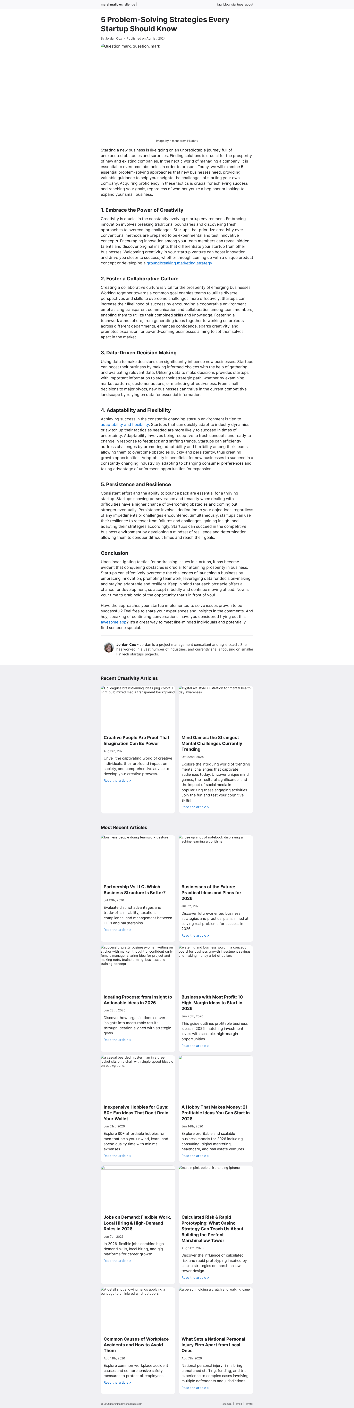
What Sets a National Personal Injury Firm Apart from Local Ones (213, 1344)
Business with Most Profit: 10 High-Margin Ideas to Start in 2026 (212, 1002)
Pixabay (192, 140)
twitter (249, 1403)
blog (226, 4)
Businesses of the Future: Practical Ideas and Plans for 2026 (211, 892)
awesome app (114, 622)
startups (237, 4)
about (249, 4)
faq (219, 4)
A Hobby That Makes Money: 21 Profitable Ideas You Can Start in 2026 (216, 1112)
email (239, 1403)
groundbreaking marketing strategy (179, 263)
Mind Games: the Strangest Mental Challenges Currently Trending (212, 743)
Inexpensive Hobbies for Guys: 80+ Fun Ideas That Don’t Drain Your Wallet (136, 1112)
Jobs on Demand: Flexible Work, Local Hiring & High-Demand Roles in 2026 (137, 1223)
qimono (174, 140)
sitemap (226, 1403)
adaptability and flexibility (125, 424)
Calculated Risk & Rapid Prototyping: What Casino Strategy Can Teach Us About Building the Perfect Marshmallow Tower (212, 1229)
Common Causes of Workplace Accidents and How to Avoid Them (136, 1344)
